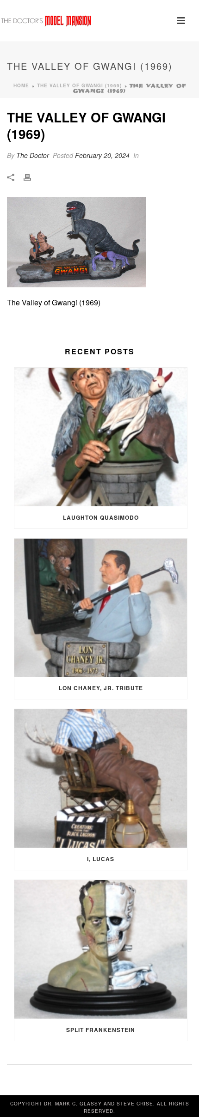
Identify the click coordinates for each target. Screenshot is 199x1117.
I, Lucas (100, 859)
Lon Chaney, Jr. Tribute (101, 688)
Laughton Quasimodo (101, 517)
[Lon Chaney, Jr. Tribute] (100, 608)
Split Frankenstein (100, 1030)
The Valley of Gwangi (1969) (79, 85)
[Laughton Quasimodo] (100, 437)
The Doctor (32, 155)
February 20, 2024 (102, 155)
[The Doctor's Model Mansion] (46, 21)
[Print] (32, 176)
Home (21, 85)
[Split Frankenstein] (100, 949)
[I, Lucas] (100, 778)
